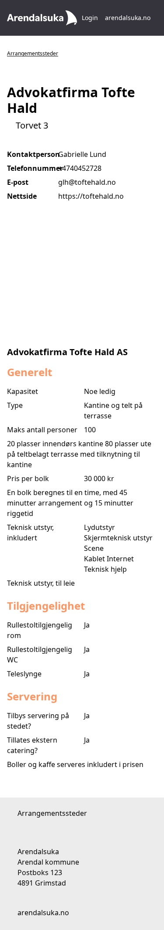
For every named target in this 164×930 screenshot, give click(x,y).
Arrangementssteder (32, 53)
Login (90, 18)
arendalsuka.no (128, 18)
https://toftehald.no (91, 196)
